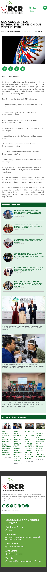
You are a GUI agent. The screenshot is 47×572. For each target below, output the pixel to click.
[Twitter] (7, 505)
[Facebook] (3, 505)
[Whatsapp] (19, 505)
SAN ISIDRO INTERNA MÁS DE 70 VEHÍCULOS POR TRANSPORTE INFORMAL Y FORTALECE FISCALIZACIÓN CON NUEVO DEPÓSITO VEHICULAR (29, 255)
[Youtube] (15, 505)
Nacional (38, 31)
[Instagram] (11, 505)
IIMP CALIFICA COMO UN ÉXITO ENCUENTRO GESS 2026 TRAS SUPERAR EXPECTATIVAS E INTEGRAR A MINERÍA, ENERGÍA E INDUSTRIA (28, 269)
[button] (4, 68)
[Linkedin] (23, 505)
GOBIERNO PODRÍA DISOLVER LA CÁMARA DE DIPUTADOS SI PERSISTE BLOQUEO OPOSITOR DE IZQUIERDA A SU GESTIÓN (28, 226)
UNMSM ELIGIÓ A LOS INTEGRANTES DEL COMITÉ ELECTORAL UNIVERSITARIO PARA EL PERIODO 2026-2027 (28, 240)
